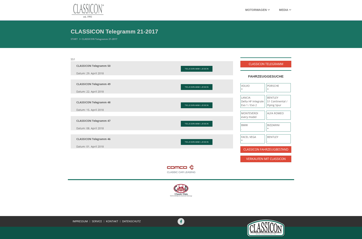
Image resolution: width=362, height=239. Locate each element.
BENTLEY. (272, 138)
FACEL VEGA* (248, 138)
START (74, 39)
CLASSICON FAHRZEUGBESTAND (265, 149)
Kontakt (112, 221)
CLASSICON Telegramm (266, 64)
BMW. (244, 127)
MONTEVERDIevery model (249, 115)
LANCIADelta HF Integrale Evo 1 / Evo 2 (252, 101)
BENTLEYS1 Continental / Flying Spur (277, 101)
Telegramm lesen (197, 69)
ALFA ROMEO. (275, 115)
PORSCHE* (273, 87)
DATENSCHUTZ (131, 221)
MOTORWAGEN (256, 9)
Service (97, 221)
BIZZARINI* (273, 127)
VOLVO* (245, 87)
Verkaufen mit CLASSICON (266, 159)
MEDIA (284, 9)
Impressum (80, 221)
